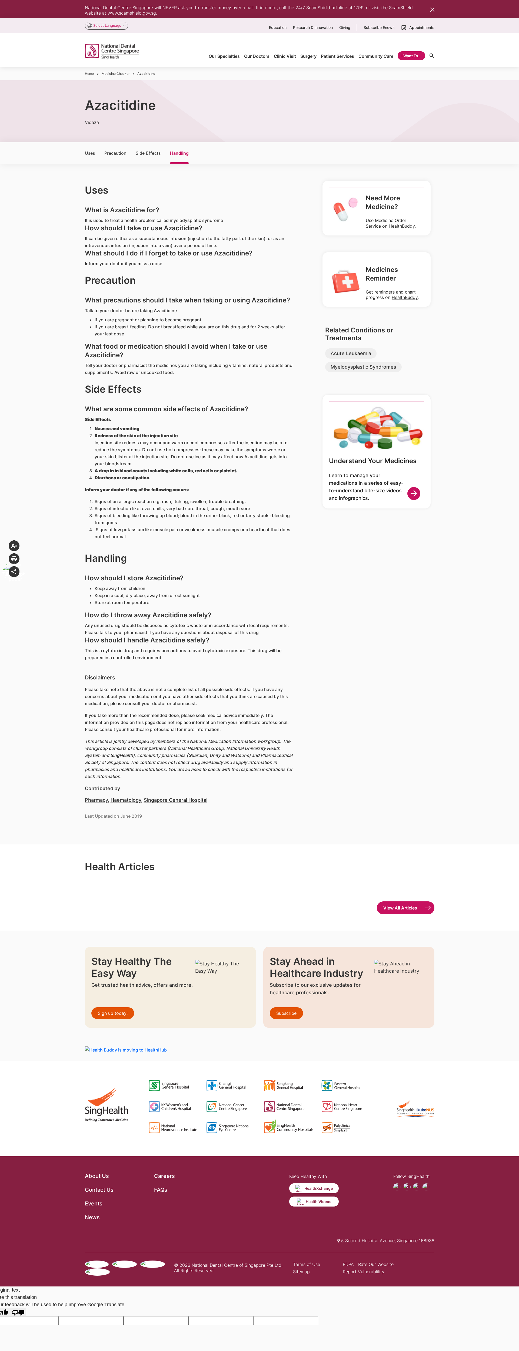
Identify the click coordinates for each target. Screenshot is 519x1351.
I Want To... (411, 55)
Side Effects (148, 153)
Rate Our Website (376, 1264)
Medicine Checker (115, 74)
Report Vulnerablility (363, 1271)
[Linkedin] (426, 1187)
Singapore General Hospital (175, 800)
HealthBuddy (402, 226)
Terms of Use (306, 1264)
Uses (90, 153)
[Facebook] (397, 1187)
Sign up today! (113, 1013)
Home (89, 74)
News (92, 1217)
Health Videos (318, 1201)
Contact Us (99, 1190)
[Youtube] (407, 1187)
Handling (179, 153)
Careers (164, 1176)
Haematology (126, 800)
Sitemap (301, 1271)
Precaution (115, 153)
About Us (97, 1176)
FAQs (160, 1190)
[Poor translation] (18, 1312)
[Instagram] (416, 1187)
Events (93, 1203)
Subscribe (286, 1013)
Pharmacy (96, 800)
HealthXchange (318, 1188)
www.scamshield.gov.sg (132, 13)
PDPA (348, 1264)
